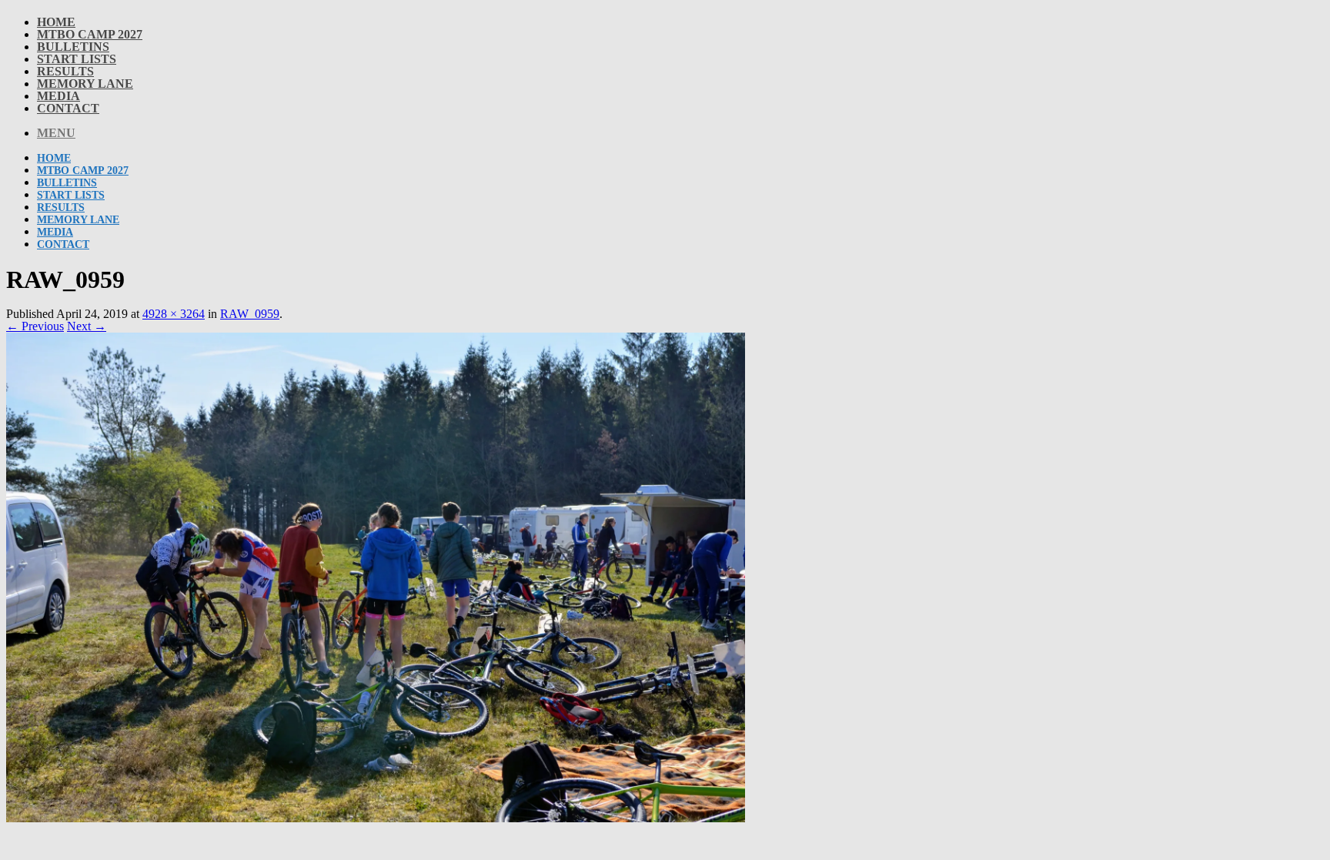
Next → (86, 326)
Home (56, 21)
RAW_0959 (249, 313)
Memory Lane (85, 83)
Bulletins (73, 46)
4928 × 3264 (173, 313)
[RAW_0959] (375, 818)
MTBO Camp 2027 (89, 34)
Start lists (76, 58)
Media (58, 95)
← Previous (35, 326)
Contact (68, 108)
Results (65, 71)
